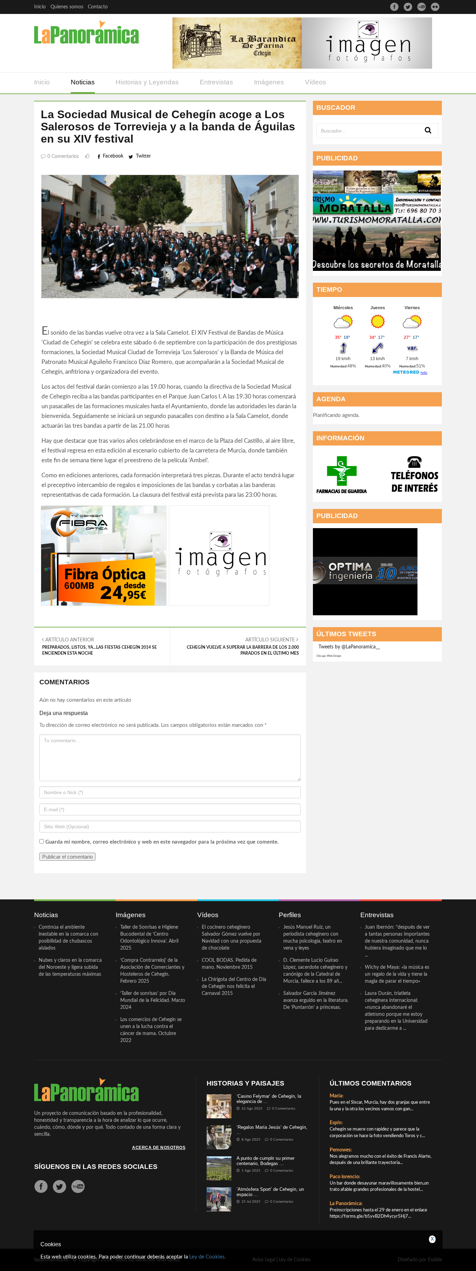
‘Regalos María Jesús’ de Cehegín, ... (272, 1130)
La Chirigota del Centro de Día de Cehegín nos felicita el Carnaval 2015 (234, 986)
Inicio (40, 7)
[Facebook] (394, 6)
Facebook (113, 156)
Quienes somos (67, 7)
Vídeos (315, 82)
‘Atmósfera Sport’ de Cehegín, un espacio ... (270, 1192)
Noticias (83, 82)
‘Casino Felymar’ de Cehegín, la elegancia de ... (269, 1099)
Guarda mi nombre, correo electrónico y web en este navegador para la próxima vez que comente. (162, 842)
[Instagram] (435, 6)
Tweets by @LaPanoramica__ (349, 647)
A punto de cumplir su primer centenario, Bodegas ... (265, 1161)
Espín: (336, 1122)
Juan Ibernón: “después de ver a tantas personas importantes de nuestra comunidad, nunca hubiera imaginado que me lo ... (397, 941)
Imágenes (269, 82)
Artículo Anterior (99, 646)
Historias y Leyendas (147, 82)
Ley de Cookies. (207, 1256)
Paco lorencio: (345, 1176)
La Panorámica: (346, 1203)
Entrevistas (216, 82)
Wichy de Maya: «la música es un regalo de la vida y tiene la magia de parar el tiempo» (397, 974)
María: (337, 1096)
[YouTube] (421, 6)
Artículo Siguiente (243, 646)
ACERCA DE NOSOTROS (158, 1147)
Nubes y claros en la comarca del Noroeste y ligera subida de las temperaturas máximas (70, 967)
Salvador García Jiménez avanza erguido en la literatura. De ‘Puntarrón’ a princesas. (315, 1000)
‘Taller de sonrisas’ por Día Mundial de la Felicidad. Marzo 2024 (152, 1000)
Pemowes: (341, 1150)
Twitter (143, 156)
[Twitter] (408, 6)
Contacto (98, 7)
